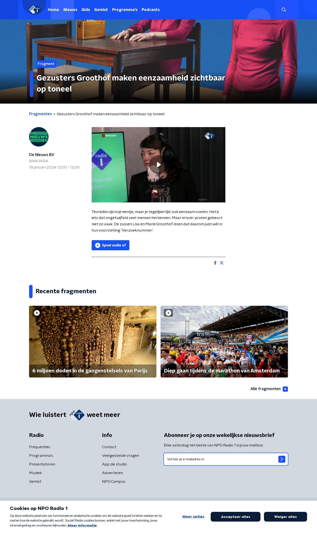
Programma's (124, 10)
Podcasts (151, 10)
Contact (109, 447)
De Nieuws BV (41, 155)
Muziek (35, 473)
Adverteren (112, 473)
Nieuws (70, 10)
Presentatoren (42, 464)
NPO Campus (113, 482)
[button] (283, 10)
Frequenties (39, 447)
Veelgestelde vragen (120, 456)
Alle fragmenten (265, 389)
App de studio (114, 464)
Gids (86, 10)
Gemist (101, 10)
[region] (158, 164)
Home (53, 10)
